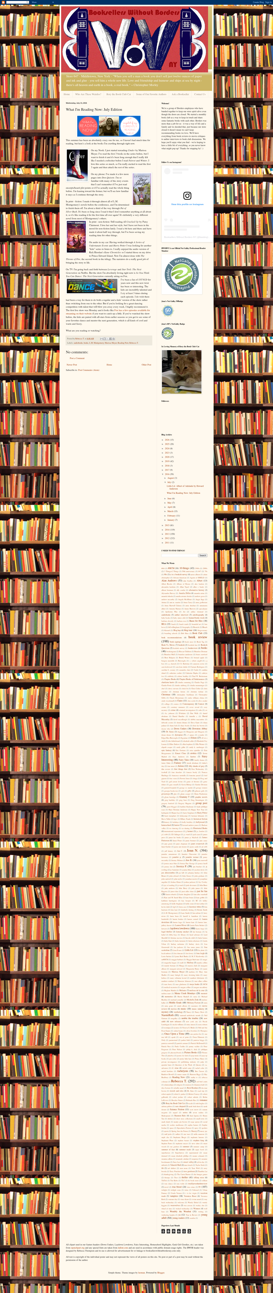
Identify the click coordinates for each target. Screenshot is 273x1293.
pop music (195, 1055)
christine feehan (197, 691)
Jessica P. (181, 866)
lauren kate (190, 922)
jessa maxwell (202, 860)
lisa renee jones (193, 947)
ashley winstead (197, 611)
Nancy (188, 1012)
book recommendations (171, 637)
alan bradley (188, 581)
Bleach (204, 627)
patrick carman (182, 1043)
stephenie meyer (182, 1143)
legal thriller (166, 931)
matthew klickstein (197, 978)
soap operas (195, 1122)
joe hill (181, 873)
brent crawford (201, 654)
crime (173, 710)
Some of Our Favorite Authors (151, 94)
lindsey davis (194, 944)
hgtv (175, 819)
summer (186, 1146)
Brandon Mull (169, 654)
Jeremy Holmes (177, 860)
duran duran (166, 735)
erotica (193, 753)
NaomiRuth (167, 1015)
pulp (202, 1062)
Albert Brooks (166, 584)
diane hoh (173, 725)
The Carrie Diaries (184, 1174)
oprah (173, 1037)
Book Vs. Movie (168, 645)
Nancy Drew (199, 1012)
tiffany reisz (199, 1177)
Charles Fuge (199, 682)
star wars (187, 1134)
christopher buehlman (185, 694)
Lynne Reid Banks (181, 956)
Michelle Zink (193, 999)
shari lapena (194, 1115)
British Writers (184, 657)
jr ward (180, 885)
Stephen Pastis (166, 1143)
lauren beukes (178, 919)
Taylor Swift (200, 1165)
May (169, 502)
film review (165, 769)
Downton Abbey (199, 728)
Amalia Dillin (185, 593)
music (183, 1008)
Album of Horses (183, 584)
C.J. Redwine (184, 664)
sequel (175, 1112)
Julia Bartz (203, 885)
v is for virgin (191, 1193)
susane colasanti (198, 1156)
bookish (181, 645)
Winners (196, 1208)
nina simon (191, 1024)
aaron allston (195, 574)
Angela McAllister (185, 599)
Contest (201, 704)
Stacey (194, 1131)
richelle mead (179, 1088)
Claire (179, 700)
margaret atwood (176, 969)
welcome (181, 1202)
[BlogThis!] (104, 338)
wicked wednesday (183, 1208)
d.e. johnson (169, 713)
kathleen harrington (169, 900)
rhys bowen (165, 1088)
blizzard (167, 630)
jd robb (204, 846)
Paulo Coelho (180, 1046)
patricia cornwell (167, 1043)
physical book (176, 1052)
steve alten (196, 1143)
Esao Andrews (179, 756)
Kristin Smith (202, 910)
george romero (201, 787)
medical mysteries (170, 987)
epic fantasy (166, 750)
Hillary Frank (185, 819)
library (183, 935)
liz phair (201, 950)
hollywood (200, 822)
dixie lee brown (198, 725)
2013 (167, 533)
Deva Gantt (195, 722)
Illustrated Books (200, 828)
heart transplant (170, 816)
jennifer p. (176, 857)
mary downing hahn (192, 975)
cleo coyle (191, 701)
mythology (178, 1012)
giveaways (165, 793)
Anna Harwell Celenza (173, 605)
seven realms (198, 1112)
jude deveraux (191, 885)
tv (200, 1186)
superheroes (165, 1153)
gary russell (173, 784)
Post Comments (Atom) (88, 369)
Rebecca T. (133, 343)
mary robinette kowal (178, 978)
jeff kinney (169, 851)
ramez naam (181, 1074)
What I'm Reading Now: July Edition (183, 492)
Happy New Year (197, 809)
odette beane (178, 1031)
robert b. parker (179, 1094)
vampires (174, 1195)
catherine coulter (175, 673)
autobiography (198, 614)
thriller (185, 1177)
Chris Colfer (195, 688)
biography (186, 627)
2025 (167, 443)
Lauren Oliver (181, 925)
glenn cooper (185, 794)
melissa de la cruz (196, 990)
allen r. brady (198, 587)
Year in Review (191, 1215)
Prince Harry (199, 1058)
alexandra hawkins (168, 587)
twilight (164, 1190)
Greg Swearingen (197, 800)
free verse (173, 778)
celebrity (170, 676)
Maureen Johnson (184, 981)
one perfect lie (195, 1034)
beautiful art (196, 624)
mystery (165, 1011)
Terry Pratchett (175, 1171)
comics (176, 704)
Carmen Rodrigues (197, 667)
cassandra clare (184, 670)
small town (200, 1118)
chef (163, 688)
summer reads (185, 1149)
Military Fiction (193, 1002)
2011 (167, 542)
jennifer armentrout (169, 854)
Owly (163, 1040)
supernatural (193, 1153)
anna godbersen (201, 602)
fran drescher (177, 772)
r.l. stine (175, 1068)
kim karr (174, 910)
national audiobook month (190, 1015)
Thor (176, 1177)
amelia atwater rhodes (184, 596)
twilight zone (176, 1190)
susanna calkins (167, 1159)
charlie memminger (197, 685)
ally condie (181, 590)
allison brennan (167, 590)
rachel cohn (199, 1068)
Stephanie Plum (167, 1140)
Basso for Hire (196, 620)
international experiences (173, 831)
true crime (191, 1187)
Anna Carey (187, 602)
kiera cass (182, 907)
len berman (197, 932)
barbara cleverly (167, 621)
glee (175, 794)
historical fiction (200, 819)
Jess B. (189, 860)
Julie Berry (183, 888)
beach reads (183, 624)
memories (169, 996)
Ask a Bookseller (180, 94)
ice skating (186, 828)
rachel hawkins (167, 1071)
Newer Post (72, 364)
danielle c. (193, 716)
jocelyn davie (199, 870)
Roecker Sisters (177, 1100)
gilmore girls (199, 791)
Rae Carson (199, 1071)
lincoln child (190, 938)
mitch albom (182, 1006)
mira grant (169, 1006)
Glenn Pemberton (200, 794)
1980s (197, 568)
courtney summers (178, 707)
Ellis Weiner (200, 744)
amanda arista (199, 593)
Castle (196, 670)
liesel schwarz (195, 935)
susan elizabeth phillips (180, 1156)
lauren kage (177, 922)
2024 (167, 448)
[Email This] (101, 338)
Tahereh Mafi (175, 1165)
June (169, 498)
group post (201, 803)
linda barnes (202, 938)
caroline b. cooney (168, 670)
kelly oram (190, 903)
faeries (193, 756)
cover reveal (194, 707)
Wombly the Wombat (180, 1211)
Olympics (203, 1031)
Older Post (146, 364)
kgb (174, 907)
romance (203, 1100)
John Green (186, 876)
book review (197, 636)
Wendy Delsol (193, 1202)
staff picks (168, 1134)
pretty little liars (185, 1058)
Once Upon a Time (174, 1033)
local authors (166, 953)
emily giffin (180, 747)
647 (199, 571)
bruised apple (199, 657)
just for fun (202, 891)
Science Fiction (177, 1109)
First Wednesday (197, 769)
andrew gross (200, 596)
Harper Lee (176, 813)
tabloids (164, 1165)
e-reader (201, 735)
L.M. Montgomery (96, 343)
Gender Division (201, 784)
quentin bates (166, 1065)
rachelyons (182, 1071)
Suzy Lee (176, 1162)
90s (165, 574)
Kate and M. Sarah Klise (173, 897)
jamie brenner (190, 840)
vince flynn (184, 1199)
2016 (167, 474)
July (169, 482)
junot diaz (174, 891)
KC (197, 900)
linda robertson (194, 941)
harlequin (164, 813)
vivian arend (196, 1199)
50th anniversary (188, 571)
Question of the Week (183, 1065)
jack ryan (196, 834)
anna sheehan (190, 605)
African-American (179, 577)
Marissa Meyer (111, 343)
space (172, 1128)
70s (206, 571)
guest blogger (172, 806)
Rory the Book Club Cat (118, 94)
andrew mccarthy (167, 599)
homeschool (166, 825)
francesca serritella (179, 775)
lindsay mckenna (177, 944)
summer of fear (168, 1149)
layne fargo (200, 928)
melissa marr (166, 993)
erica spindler (195, 750)
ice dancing (173, 828)
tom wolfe (180, 1183)
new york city (192, 1021)
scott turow (194, 1109)
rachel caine (186, 1068)
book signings (175, 641)
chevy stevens (173, 688)
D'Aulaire (182, 713)
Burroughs (182, 661)
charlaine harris (167, 682)
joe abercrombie (168, 872)
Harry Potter (202, 812)
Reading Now (123, 343)
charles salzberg (181, 685)
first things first (180, 769)
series (185, 1112)
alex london (199, 584)
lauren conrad (192, 919)
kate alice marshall (200, 894)
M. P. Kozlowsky (198, 956)
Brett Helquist (169, 657)
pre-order (172, 1058)
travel (166, 1187)
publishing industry (188, 1062)
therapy (167, 1177)
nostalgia (167, 1027)
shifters (170, 1118)
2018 (167, 465)
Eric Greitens (181, 750)
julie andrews (170, 888)
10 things (184, 568)
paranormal (173, 1040)
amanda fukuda (167, 596)
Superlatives (179, 1153)
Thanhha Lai (202, 1171)
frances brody (191, 772)
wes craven (188, 1205)
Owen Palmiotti (198, 1037)
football (164, 772)
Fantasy (177, 762)
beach (173, 624)
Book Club (197, 633)
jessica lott (168, 866)
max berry (168, 984)
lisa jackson (178, 947)
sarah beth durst (194, 1106)
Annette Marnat (175, 608)
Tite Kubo (174, 1180)
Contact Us (200, 94)
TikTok (164, 1180)
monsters (194, 1006)
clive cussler (202, 701)
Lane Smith (185, 913)
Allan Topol (184, 587)
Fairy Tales (184, 759)
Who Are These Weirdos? (88, 94)
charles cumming (184, 682)
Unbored (195, 1190)
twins (186, 1190)
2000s (205, 568)
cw (206, 710)
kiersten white (195, 906)
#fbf (163, 568)
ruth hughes (200, 1103)
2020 (167, 456)
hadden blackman (186, 806)
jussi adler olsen (188, 891)
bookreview (192, 648)
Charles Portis (166, 685)
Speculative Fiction (184, 1128)
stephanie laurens (197, 1137)
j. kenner (189, 831)
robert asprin (166, 1094)
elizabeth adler (188, 741)
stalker (177, 1134)
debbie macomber (197, 719)
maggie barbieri (177, 959)
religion (179, 1085)
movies (174, 1008)
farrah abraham (192, 763)
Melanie (182, 990)
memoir (204, 993)
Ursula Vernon (176, 1193)
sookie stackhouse (177, 1125)
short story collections (184, 1118)
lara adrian (196, 913)
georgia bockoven (171, 791)
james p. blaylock (191, 837)
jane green (168, 843)
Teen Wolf (196, 1168)
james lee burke (175, 837)
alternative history (196, 590)
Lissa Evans (177, 950)
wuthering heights (168, 1215)
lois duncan (178, 953)
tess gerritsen (189, 1171)
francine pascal (194, 775)
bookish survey (178, 648)
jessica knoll (202, 863)
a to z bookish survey (178, 574)
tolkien (204, 1180)
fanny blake (165, 763)
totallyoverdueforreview (197, 1183)
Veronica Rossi (190, 1196)
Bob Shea (184, 633)
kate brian (189, 897)
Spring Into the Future (180, 1131)
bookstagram (171, 651)
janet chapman (181, 843)
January (171, 519)
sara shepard (180, 1106)
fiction (181, 765)
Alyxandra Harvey (168, 593)
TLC (183, 1180)
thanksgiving (169, 1174)
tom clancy (168, 1183)
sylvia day (201, 1162)
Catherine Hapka (191, 673)
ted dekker (172, 1168)
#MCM (171, 568)
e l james (190, 735)
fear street (171, 766)
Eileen (194, 737)
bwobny (203, 237)
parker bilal (185, 1040)
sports (166, 1131)
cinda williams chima (196, 698)
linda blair (168, 941)
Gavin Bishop (186, 784)
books (86, 343)
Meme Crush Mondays (185, 993)
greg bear (183, 800)
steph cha (165, 1137)
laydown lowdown (179, 928)
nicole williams (178, 1024)
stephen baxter (183, 1140)
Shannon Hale (180, 1115)
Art (184, 611)
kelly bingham (177, 903)
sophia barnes (193, 1125)
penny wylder (194, 1046)
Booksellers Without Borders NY (180, 237)
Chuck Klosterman (177, 698)
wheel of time (166, 1208)
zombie (192, 1218)
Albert (199, 580)
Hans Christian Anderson (178, 809)
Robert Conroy (194, 1094)
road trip (201, 1091)
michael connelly (177, 999)
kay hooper (186, 900)
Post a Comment (77, 358)
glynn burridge (170, 797)
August (170, 477)
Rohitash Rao (191, 1100)
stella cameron (199, 1134)
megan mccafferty (200, 987)
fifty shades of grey (196, 766)
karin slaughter (184, 894)
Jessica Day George (187, 863)
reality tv (194, 1077)
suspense (195, 1159)
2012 (167, 538)
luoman (141, 1272)
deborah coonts (167, 722)
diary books (185, 725)
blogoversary (202, 630)
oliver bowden (191, 1031)
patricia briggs (199, 1040)
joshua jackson (189, 882)
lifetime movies (176, 938)
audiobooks (78, 343)
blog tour (188, 630)
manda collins (202, 962)
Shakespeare (165, 1115)
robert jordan (178, 1097)
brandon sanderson (185, 654)
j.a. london (200, 831)
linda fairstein (180, 941)
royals (190, 1103)
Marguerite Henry (193, 969)
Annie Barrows (190, 608)
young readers (178, 1217)
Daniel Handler (178, 716)
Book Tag (200, 642)
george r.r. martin (185, 787)
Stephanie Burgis (179, 1137)
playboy (171, 1055)
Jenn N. (192, 850)
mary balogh (175, 975)
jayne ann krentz (180, 846)
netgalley (174, 1018)
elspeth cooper (167, 747)
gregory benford (167, 803)
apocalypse (203, 608)
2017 (167, 469)
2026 (167, 439)
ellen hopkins (187, 744)
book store (189, 642)
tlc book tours (193, 1180)
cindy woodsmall (167, 701)
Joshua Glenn (176, 882)
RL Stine (190, 1091)
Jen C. (180, 851)
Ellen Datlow (174, 744)
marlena (192, 972)
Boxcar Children (185, 651)
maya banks (194, 984)
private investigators (169, 1062)
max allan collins (200, 981)
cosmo (163, 707)
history (166, 822)
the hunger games (200, 1174)
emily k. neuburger (196, 747)
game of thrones (193, 781)
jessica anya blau (170, 863)
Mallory (190, 962)
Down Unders (180, 728)
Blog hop (177, 630)
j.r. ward (187, 834)
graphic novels (201, 797)
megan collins (186, 987)
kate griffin (200, 897)
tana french (188, 1165)
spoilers (204, 1128)
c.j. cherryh (172, 664)
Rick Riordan (192, 1088)
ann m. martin (175, 602)
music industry (198, 1008)
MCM (205, 984)
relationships (168, 1085)
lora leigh (200, 953)
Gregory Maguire (184, 803)
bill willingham (173, 627)
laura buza (174, 916)
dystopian (179, 734)
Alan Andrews (169, 580)
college (167, 704)
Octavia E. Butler (188, 1027)
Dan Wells (194, 713)
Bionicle (196, 627)
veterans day (172, 1199)
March (170, 511)
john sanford (166, 879)
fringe (195, 778)
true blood (177, 1186)
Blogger (160, 1272)
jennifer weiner (192, 857)
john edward (174, 876)
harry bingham (188, 813)
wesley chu (200, 1205)
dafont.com (123, 1247)
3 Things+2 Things (171, 571)
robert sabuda (193, 1097)
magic (205, 959)
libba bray (173, 935)
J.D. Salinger (175, 834)
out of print (184, 1037)
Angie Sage (200, 599)
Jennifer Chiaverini (189, 854)
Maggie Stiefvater (193, 959)
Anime (163, 602)
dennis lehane (182, 722)
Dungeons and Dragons (195, 731)
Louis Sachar (166, 956)
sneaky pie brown (180, 1122)
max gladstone (181, 984)
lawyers (164, 928)
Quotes (198, 1065)
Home (67, 94)
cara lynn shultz (181, 667)
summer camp (198, 1146)
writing (200, 1211)
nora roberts (202, 1024)
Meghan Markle (170, 990)
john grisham (199, 876)
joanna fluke (186, 870)
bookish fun (192, 645)
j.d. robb (164, 834)
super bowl (199, 1149)
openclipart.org (78, 1247)
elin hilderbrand (174, 741)
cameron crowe (198, 664)
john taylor (178, 879)
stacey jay (203, 1131)
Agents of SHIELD (197, 577)
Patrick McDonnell (198, 1043)
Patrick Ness (166, 1046)
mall (181, 962)
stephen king (198, 1140)
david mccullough (180, 719)
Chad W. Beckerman (199, 676)
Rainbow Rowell (167, 1074)
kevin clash (165, 907)
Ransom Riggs (195, 1074)
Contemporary (188, 704)
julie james (195, 888)
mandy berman (170, 965)
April (170, 506)
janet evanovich (197, 843)
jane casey (203, 840)
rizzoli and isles (176, 1091)
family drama (199, 760)
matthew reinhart (167, 981)
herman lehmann (197, 816)
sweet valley (188, 1162)
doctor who (165, 728)
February (171, 515)
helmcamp (184, 816)
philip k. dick (191, 1049)
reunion (188, 1085)
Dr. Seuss (170, 731)
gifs (182, 791)
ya (179, 1214)
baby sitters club (179, 618)
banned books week (196, 617)
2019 (167, 461)
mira (205, 1002)
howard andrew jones (190, 825)
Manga (181, 965)
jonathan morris (191, 879)
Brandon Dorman (200, 651)
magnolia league (170, 962)
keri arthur (201, 903)
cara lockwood (166, 667)
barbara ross (181, 621)
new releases (175, 1021)
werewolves (175, 1205)
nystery (176, 1027)
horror (176, 825)
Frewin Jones (184, 778)
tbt (162, 1168)
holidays (176, 822)
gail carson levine (176, 781)
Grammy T (184, 796)
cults (200, 710)
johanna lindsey (194, 873)
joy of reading (169, 885)
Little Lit (189, 949)
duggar (180, 731)
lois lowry (189, 953)
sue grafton (174, 1146)
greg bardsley (170, 800)
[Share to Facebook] (110, 338)
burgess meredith (167, 661)
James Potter (177, 840)
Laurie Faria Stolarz (197, 925)
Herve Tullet (166, 819)
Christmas (165, 694)
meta (195, 996)
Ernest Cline (180, 753)
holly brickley (187, 822)
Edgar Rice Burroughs (169, 738)
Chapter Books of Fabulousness (192, 679)
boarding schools (170, 633)
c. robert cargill (196, 661)
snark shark (165, 1122)
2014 (167, 529)
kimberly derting (187, 910)
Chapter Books (170, 679)
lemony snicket (182, 931)
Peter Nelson (177, 1049)
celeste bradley (182, 676)
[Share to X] (107, 338)
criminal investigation (187, 710)
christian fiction (179, 691)
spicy (196, 1128)
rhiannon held (199, 1085)
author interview (181, 614)
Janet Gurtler (166, 846)
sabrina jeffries (166, 1106)
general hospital (170, 787)
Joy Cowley (203, 882)
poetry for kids (182, 1055)
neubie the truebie (190, 1018)
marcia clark (192, 965)
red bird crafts (202, 1081)
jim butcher (197, 866)
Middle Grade (175, 1002)
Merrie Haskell (183, 996)
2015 (167, 525)
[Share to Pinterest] (113, 338)
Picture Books (190, 1052)
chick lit (185, 688)
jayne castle (194, 846)
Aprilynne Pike (171, 611)
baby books (165, 618)
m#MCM (164, 959)
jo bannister (174, 870)
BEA (163, 623)
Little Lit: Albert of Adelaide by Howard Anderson (185, 487)
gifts (189, 790)
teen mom (184, 1168)
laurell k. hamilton (190, 916)
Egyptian (184, 738)
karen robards (171, 894)
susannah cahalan (182, 1159)
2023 (167, 452)
